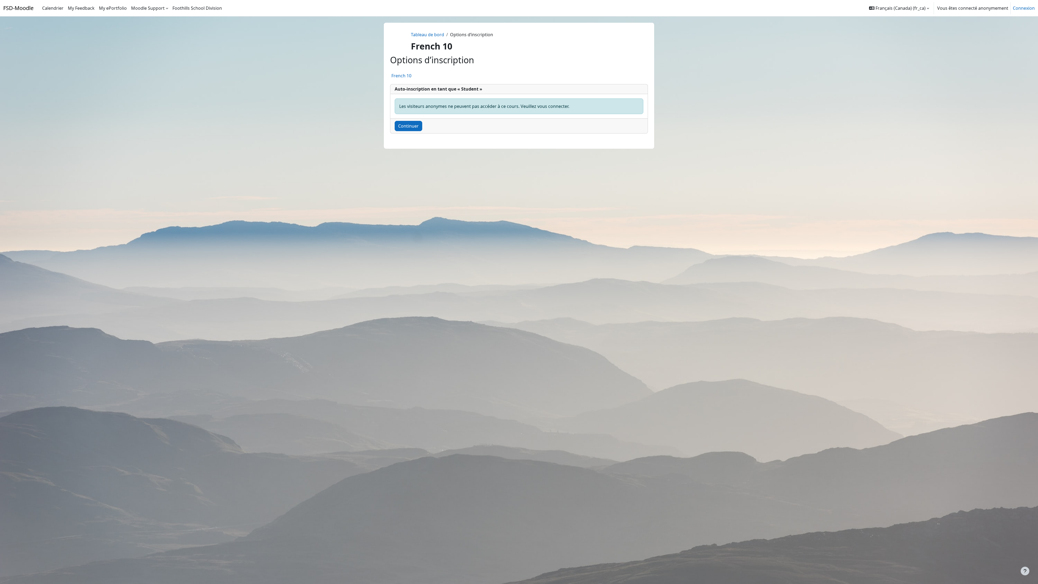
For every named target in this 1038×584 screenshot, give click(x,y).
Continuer (408, 126)
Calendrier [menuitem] (53, 8)
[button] (899, 8)
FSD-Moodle (18, 8)
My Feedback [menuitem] (81, 8)
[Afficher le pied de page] (1025, 571)
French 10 (401, 76)
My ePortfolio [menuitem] (113, 8)
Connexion (1024, 8)
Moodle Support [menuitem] (148, 8)
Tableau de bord (427, 35)
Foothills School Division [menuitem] (197, 8)
